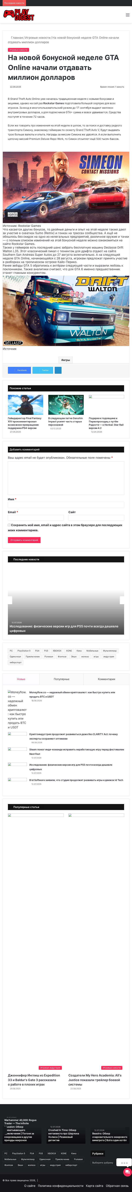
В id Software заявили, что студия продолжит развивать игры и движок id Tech (76, 780)
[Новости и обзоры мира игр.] (19, 15)
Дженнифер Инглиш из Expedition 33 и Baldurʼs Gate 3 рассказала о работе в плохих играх (34, 1080)
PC (11, 650)
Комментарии (106, 679)
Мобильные (92, 650)
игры (66, 360)
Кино (79, 650)
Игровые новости (37, 37)
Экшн (73, 656)
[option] (22, 1130)
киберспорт (15, 662)
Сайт (72, 512)
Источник (9, 348)
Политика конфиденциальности (60, 1186)
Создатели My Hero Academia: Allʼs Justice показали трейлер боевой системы (95, 1080)
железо (85, 656)
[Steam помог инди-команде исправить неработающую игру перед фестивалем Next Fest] (17, 753)
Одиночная (15, 656)
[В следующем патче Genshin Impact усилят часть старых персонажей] (66, 405)
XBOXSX (57, 650)
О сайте (29, 1186)
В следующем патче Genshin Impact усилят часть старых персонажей (65, 421)
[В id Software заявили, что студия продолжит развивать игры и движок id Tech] (17, 784)
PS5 (46, 650)
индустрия (108, 656)
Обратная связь (117, 1186)
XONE (69, 650)
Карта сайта (94, 1186)
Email (13, 512)
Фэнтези (62, 656)
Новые (21, 679)
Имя (12, 499)
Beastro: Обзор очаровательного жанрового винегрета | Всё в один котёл (109, 1137)
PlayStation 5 (24, 650)
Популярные (61, 679)
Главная (16, 37)
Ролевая (49, 656)
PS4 (37, 650)
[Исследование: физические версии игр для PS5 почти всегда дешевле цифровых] (17, 769)
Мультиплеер (110, 650)
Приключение (33, 656)
